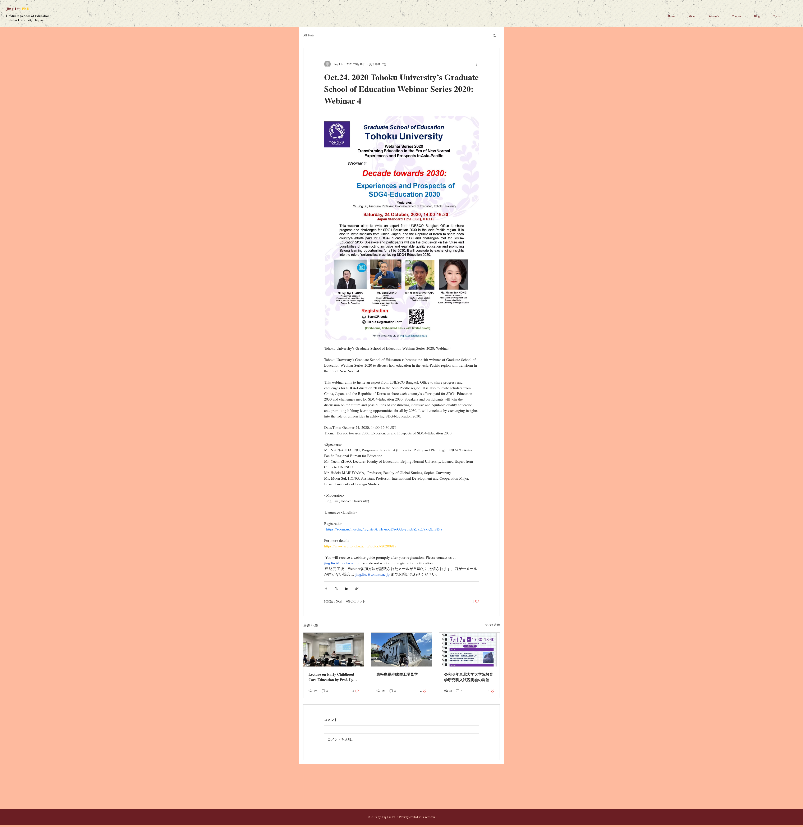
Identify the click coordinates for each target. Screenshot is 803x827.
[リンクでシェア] (357, 588)
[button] (494, 35)
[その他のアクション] (476, 64)
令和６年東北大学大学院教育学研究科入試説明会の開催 (468, 677)
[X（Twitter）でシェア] (336, 588)
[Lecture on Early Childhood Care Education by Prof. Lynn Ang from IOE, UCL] (333, 649)
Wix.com (430, 817)
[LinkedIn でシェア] (347, 588)
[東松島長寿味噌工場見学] (401, 649)
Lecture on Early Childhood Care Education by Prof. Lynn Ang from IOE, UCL (332, 677)
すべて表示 (492, 625)
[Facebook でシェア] (326, 588)
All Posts (308, 35)
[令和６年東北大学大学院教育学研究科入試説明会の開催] (469, 649)
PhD (25, 9)
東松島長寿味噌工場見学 (397, 674)
